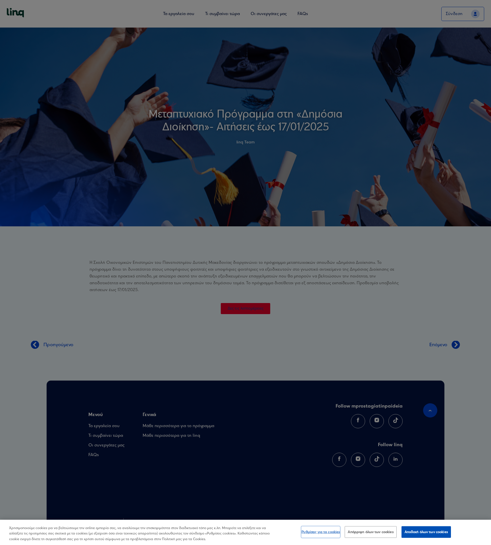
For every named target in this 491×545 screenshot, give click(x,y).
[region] (245, 532)
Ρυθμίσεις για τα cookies (320, 532)
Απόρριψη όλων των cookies (370, 532)
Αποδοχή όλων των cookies (426, 532)
